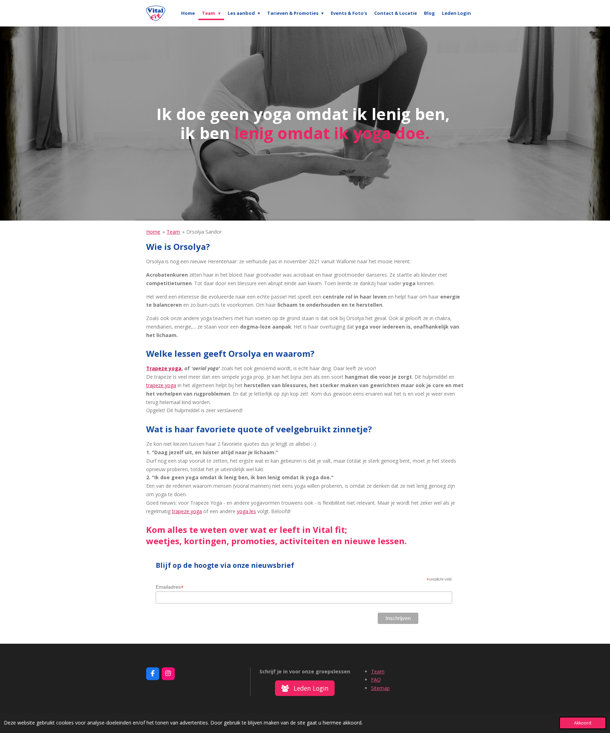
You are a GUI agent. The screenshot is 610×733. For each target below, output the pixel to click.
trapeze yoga (161, 385)
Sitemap (380, 688)
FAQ (376, 679)
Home (153, 231)
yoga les (246, 511)
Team (173, 231)
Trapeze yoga (163, 368)
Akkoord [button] (582, 723)
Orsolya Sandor (204, 231)
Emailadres (170, 587)
